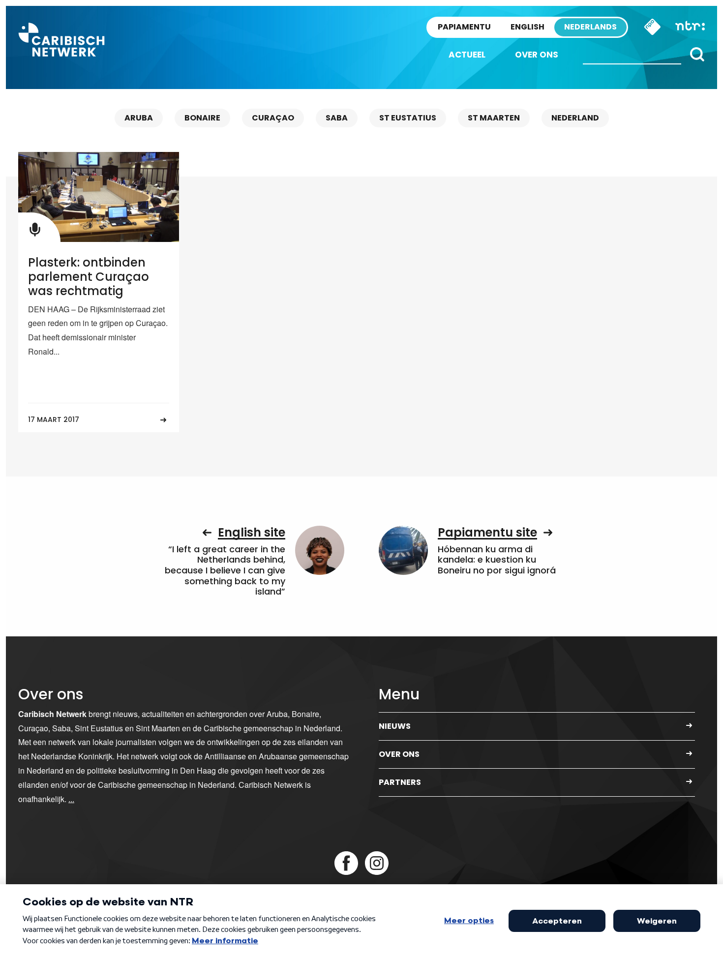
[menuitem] (467, 54)
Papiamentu (464, 26)
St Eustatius (407, 117)
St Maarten (494, 117)
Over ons (536, 54)
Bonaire (202, 117)
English (527, 26)
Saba (337, 117)
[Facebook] (346, 863)
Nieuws (395, 726)
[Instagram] (377, 863)
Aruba (138, 117)
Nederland (575, 117)
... (71, 799)
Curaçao (273, 117)
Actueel (467, 54)
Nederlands (590, 26)
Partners (400, 782)
